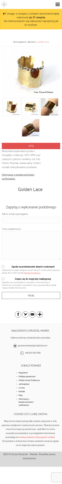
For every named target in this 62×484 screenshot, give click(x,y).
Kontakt (22, 391)
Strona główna (19, 42)
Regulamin (23, 373)
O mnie (22, 388)
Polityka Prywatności (32, 273)
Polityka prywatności (27, 377)
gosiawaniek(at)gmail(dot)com (32, 345)
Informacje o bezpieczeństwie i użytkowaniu (26, 402)
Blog (20, 395)
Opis (31, 146)
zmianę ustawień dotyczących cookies (37, 437)
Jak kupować (24, 384)
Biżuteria (32, 42)
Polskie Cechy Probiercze (29, 380)
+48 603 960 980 (33, 353)
